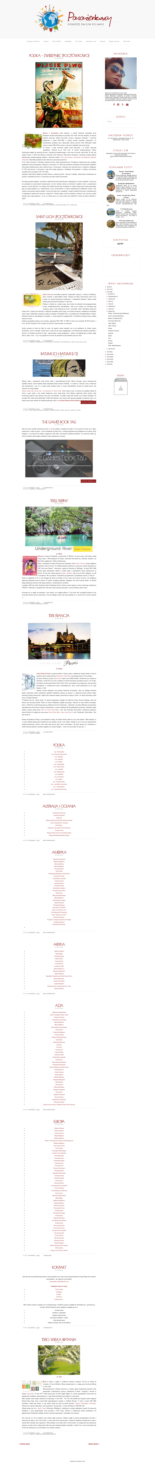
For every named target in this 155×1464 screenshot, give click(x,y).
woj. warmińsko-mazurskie (59, 784)
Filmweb (59, 1297)
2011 (108, 359)
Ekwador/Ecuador (59, 876)
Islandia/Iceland (59, 1178)
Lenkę (51, 429)
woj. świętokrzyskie (59, 782)
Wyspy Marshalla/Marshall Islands (59, 835)
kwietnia (110, 306)
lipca (109, 301)
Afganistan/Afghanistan (59, 1012)
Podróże (68, 41)
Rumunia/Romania (59, 1218)
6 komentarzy (48, 1327)
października (112, 296)
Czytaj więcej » (88, 402)
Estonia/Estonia (59, 1158)
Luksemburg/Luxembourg (59, 1190)
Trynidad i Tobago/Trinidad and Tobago (59, 919)
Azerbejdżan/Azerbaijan (59, 1020)
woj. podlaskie (59, 774)
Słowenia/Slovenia (59, 1228)
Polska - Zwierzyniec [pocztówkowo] (59, 55)
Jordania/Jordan (59, 1054)
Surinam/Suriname (58, 917)
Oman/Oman (59, 1084)
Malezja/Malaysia (59, 1077)
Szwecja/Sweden (59, 1233)
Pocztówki (57, 41)
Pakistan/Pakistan (59, 1087)
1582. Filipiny (59, 501)
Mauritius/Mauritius (59, 971)
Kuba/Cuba (59, 893)
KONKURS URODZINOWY (126, 184)
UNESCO (45, 603)
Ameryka (59, 852)
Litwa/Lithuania (59, 1188)
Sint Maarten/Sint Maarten (59, 912)
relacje (67, 410)
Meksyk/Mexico (59, 898)
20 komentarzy (48, 732)
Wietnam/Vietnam (59, 1102)
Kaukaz (46, 410)
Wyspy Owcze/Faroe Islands (59, 1250)
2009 (108, 364)
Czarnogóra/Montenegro (59, 1151)
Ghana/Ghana (59, 961)
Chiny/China (59, 1030)
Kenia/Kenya (59, 963)
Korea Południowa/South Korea (59, 1067)
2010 (108, 362)
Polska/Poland (61, 204)
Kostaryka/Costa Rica (59, 890)
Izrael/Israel (59, 1050)
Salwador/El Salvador (59, 907)
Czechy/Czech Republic (59, 1153)
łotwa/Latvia (59, 1193)
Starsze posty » (93, 1444)
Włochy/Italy (59, 1248)
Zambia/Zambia (59, 988)
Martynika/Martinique (59, 895)
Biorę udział (114, 41)
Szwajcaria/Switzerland (59, 1230)
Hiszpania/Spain (59, 1170)
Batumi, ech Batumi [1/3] (59, 354)
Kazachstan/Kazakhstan (59, 1062)
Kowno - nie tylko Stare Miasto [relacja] (126, 196)
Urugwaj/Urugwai (59, 922)
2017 (108, 289)
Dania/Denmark (59, 1155)
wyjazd (78, 410)
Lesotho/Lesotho (59, 966)
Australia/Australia (59, 815)
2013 (108, 354)
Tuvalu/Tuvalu (59, 830)
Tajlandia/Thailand (59, 1094)
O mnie (46, 41)
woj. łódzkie (59, 762)
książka (32, 489)
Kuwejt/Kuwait (59, 1069)
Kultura (78, 41)
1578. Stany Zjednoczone (126, 221)
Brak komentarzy (49, 794)
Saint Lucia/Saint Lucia (79, 342)
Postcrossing (59, 1289)
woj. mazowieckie (58, 767)
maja (109, 304)
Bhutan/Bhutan (59, 1025)
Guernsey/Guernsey (59, 1168)
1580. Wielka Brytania (59, 1339)
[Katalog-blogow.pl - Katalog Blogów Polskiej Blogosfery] (121, 380)
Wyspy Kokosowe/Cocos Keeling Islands (59, 833)
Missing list (91, 41)
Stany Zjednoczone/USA (59, 915)
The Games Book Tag (59, 422)
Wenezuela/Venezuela (59, 924)
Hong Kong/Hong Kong (59, 1037)
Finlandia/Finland (59, 1160)
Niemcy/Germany (59, 1205)
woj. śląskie (58, 779)
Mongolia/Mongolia (59, 1079)
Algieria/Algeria (59, 951)
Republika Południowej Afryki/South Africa (59, 976)
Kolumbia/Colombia (59, 888)
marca (110, 309)
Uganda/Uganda (59, 983)
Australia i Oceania (59, 806)
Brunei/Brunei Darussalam (59, 1027)
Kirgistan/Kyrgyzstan (59, 1064)
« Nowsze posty (24, 1444)
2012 (108, 357)
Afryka (59, 944)
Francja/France (35, 733)
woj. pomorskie (59, 777)
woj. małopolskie (59, 764)
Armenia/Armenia (59, 1017)
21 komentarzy (48, 602)
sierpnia (110, 299)
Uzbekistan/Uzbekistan (59, 1099)
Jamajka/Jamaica (59, 883)
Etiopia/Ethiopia (59, 956)
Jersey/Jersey (59, 1180)
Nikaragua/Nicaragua (59, 900)
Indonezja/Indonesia (59, 1042)
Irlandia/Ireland (59, 1175)
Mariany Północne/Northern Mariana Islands (59, 820)
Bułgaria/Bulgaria (59, 1143)
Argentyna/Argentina (59, 859)
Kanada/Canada (59, 886)
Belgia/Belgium (59, 1135)
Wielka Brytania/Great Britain (59, 1245)
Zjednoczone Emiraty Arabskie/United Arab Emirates (59, 1104)
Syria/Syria (59, 1092)
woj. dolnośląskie (59, 752)
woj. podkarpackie (59, 772)
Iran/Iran (59, 1047)
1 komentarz (47, 1255)
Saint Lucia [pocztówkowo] (59, 217)
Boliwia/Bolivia (59, 864)
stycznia (110, 349)
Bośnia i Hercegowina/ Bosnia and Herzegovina (59, 1140)
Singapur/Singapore (59, 1089)
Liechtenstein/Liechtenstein (59, 1185)
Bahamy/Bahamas (59, 861)
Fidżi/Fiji (59, 818)
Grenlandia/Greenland (59, 878)
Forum (102, 41)
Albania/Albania (59, 1128)
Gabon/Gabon (59, 958)
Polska (59, 745)
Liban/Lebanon (59, 1072)
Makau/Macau (59, 1074)
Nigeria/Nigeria (59, 973)
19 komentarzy (48, 487)
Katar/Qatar (59, 1059)
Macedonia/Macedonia (59, 1195)
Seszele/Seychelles (59, 981)
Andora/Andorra (59, 1131)
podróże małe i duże (57, 410)
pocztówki (41, 204)
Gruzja (41, 410)
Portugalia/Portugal (59, 1213)
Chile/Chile (59, 871)
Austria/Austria (59, 1133)
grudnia (110, 294)
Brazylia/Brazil (59, 869)
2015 (108, 352)
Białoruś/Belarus (59, 1138)
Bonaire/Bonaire (59, 866)
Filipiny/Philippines (36, 603)
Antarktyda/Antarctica (59, 813)
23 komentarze (48, 340)
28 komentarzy (48, 203)
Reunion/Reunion (59, 978)
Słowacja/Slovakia (59, 1225)
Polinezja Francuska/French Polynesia (59, 828)
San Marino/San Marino (59, 1220)
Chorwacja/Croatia (59, 1146)
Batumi (35, 410)
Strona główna (33, 41)
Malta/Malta (59, 1198)
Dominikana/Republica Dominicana (59, 873)
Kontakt (126, 41)
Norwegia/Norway (59, 1208)
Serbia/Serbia (59, 1223)
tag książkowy (41, 489)
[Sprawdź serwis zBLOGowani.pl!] (120, 378)
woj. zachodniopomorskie (59, 789)
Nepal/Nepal (59, 1082)
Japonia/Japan (59, 1052)
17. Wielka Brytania (126, 209)
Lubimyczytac (58, 1299)
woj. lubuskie (59, 759)
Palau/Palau (59, 825)
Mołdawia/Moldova (59, 1200)
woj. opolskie (59, 769)
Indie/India (59, 1040)
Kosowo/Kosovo (59, 1183)
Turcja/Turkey (59, 1235)
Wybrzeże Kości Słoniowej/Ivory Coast (59, 986)
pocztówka (33, 204)
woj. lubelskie (72, 204)
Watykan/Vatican (59, 1240)
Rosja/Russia (59, 1215)
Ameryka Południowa (37, 342)
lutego (110, 311)
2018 (108, 287)
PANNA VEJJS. (81, 1461)
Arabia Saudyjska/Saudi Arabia (59, 1015)
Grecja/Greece (59, 1165)
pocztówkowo (50, 204)
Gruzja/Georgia (59, 1035)
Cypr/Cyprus (59, 1148)
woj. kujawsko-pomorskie (59, 754)
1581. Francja (59, 615)
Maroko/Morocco (59, 969)
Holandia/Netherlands (59, 1173)
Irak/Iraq (59, 1045)
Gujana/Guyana (59, 881)
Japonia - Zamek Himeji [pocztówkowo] (126, 172)
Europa (59, 1121)
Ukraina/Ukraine (59, 1238)
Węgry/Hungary (59, 1243)
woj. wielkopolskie (59, 787)
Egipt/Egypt (59, 953)
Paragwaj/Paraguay (59, 905)
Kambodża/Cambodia (59, 1057)
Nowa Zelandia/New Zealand (59, 823)
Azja (31, 410)
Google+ (58, 1294)
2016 (108, 292)
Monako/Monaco (59, 1203)
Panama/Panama (59, 903)
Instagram (59, 1292)
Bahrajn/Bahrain (59, 1022)
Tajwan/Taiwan (59, 1097)
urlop (73, 410)
